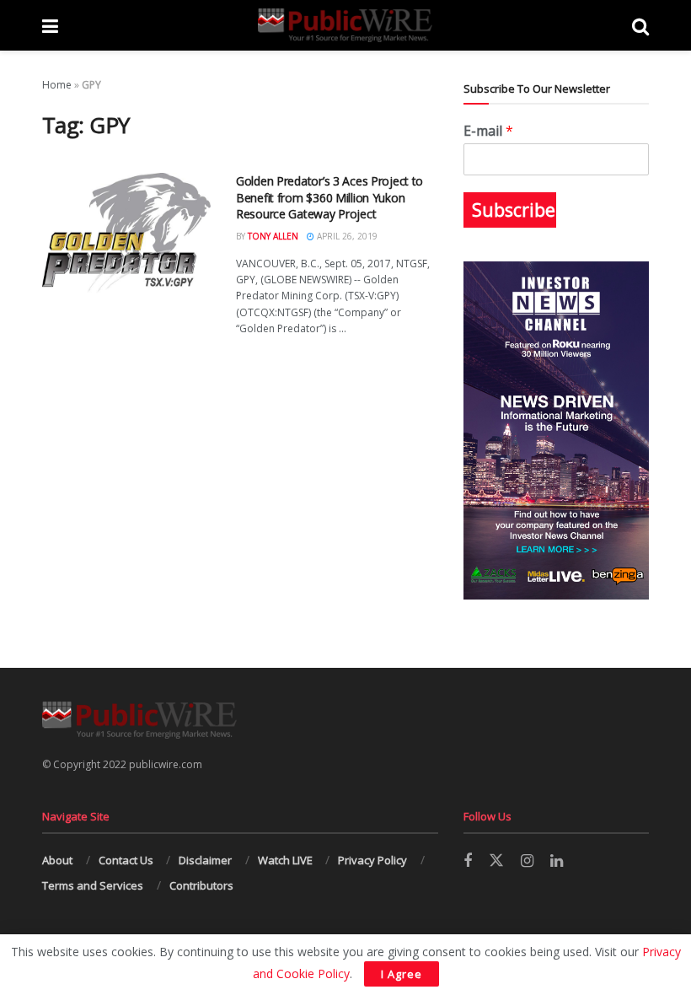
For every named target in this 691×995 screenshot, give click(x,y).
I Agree (401, 974)
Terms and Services (92, 885)
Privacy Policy (372, 860)
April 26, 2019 (346, 236)
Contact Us (126, 860)
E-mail (488, 131)
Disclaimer (205, 860)
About (57, 860)
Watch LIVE (285, 860)
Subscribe (513, 210)
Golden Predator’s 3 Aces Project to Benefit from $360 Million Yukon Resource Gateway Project (329, 197)
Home (57, 85)
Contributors (201, 885)
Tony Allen (273, 236)
